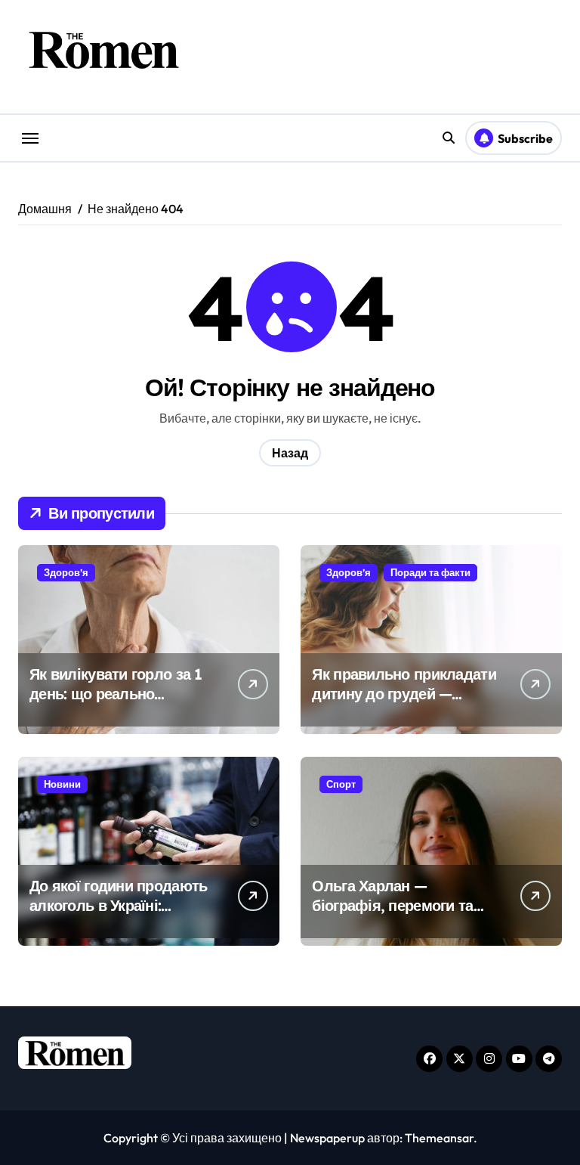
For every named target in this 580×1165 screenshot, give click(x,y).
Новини (62, 784)
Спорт (341, 784)
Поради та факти (430, 572)
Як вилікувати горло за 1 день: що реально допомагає (115, 694)
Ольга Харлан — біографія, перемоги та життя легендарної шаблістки (392, 915)
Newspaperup (327, 1137)
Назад (290, 452)
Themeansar (439, 1137)
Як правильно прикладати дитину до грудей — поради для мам (403, 694)
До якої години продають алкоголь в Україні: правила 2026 (118, 905)
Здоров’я (66, 572)
